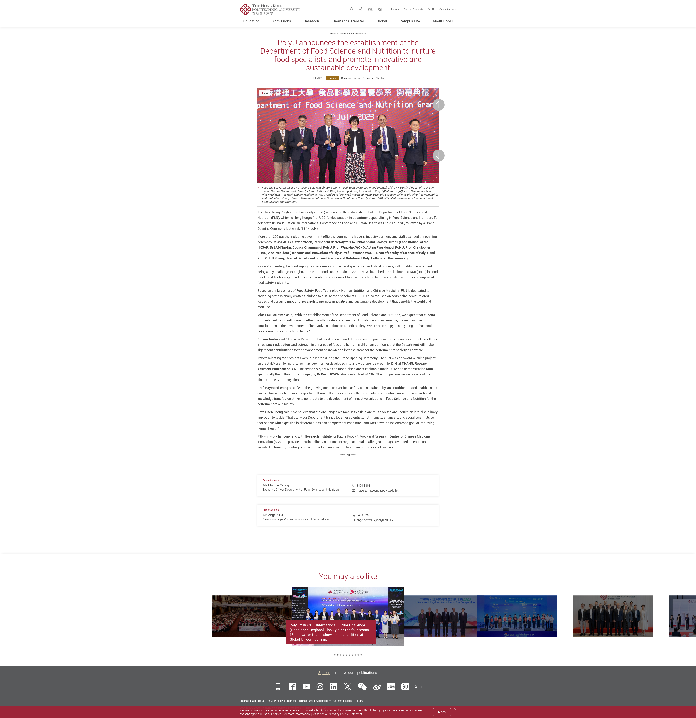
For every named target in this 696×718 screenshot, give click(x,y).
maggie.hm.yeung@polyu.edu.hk (377, 490)
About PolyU (443, 21)
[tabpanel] (348, 624)
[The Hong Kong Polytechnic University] (270, 9)
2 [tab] (337, 654)
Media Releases (357, 33)
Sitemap (244, 700)
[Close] (455, 709)
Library (359, 700)
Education (251, 21)
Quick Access (446, 9)
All (416, 687)
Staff (431, 9)
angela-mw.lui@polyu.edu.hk (375, 520)
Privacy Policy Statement (281, 700)
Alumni (395, 9)
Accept (442, 712)
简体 (380, 9)
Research (311, 21)
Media (343, 33)
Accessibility (323, 700)
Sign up (324, 672)
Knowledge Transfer (348, 21)
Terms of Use (306, 700)
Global (382, 21)
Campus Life (410, 21)
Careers (338, 700)
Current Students (413, 9)
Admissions (281, 21)
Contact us (258, 700)
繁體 (370, 9)
